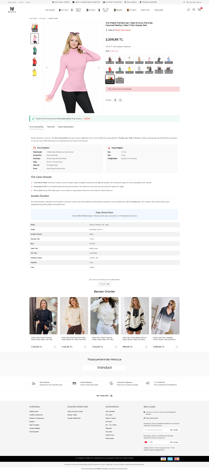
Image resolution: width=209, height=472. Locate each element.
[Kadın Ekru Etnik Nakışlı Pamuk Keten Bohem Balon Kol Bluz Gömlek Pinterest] (107, 298)
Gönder (175, 430)
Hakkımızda (33, 411)
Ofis (96, 258)
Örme (92, 239)
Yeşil (106, 225)
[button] (50, 10)
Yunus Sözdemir (119, 464)
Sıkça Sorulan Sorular (75, 411)
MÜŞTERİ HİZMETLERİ (77, 407)
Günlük (92, 258)
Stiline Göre (110, 435)
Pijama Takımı (111, 418)
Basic (91, 234)
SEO (103, 464)
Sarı (103, 225)
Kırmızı (92, 225)
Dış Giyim (109, 431)
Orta (91, 262)
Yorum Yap (104, 284)
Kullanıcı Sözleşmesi (36, 418)
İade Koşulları (34, 425)
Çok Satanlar (110, 411)
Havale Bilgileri (34, 428)
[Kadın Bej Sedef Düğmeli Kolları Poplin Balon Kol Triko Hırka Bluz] (46, 298)
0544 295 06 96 (152, 418)
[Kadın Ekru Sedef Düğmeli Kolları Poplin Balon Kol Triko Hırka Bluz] (76, 298)
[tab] (36, 127)
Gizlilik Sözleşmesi (36, 415)
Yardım (21, 2)
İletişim (28, 2)
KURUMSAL (34, 407)
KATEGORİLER (112, 407)
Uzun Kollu (93, 253)
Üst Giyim (109, 415)
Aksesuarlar (110, 438)
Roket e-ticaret (102, 469)
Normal (92, 243)
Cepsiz (92, 267)
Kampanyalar (34, 431)
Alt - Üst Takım (111, 425)
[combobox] (146, 442)
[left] (29, 321)
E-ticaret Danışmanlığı (79, 464)
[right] (179, 321)
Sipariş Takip (12, 2)
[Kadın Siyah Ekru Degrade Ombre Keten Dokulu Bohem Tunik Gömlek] (137, 298)
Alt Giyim (109, 421)
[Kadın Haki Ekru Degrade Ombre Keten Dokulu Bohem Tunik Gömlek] (168, 298)
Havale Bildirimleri (74, 418)
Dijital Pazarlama (94, 464)
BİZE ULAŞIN (149, 407)
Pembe (98, 225)
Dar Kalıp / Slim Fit (96, 229)
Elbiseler (109, 428)
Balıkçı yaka (94, 248)
